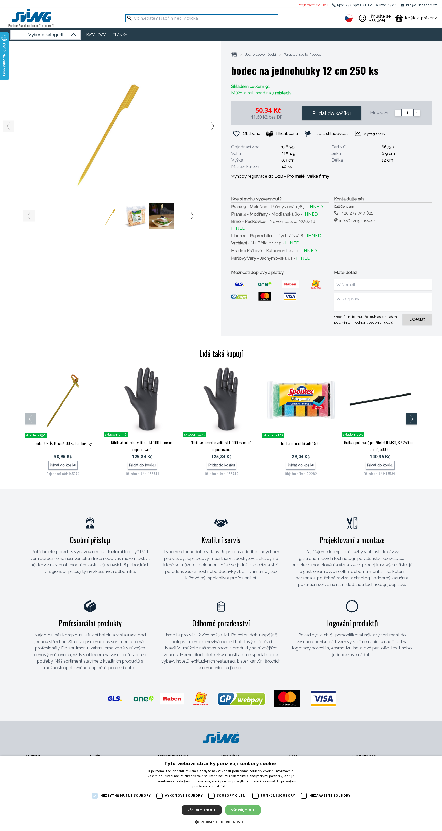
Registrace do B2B (312, 5)
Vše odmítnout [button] (201, 810)
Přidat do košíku (331, 113)
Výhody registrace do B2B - (280, 176)
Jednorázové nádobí (260, 54)
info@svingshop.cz (421, 5)
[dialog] (221, 793)
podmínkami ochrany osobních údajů (363, 322)
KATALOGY (96, 35)
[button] (221, 822)
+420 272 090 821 (351, 5)
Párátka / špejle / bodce (302, 54)
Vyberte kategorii (45, 34)
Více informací (239, 786)
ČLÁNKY (120, 35)
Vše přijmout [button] (243, 810)
